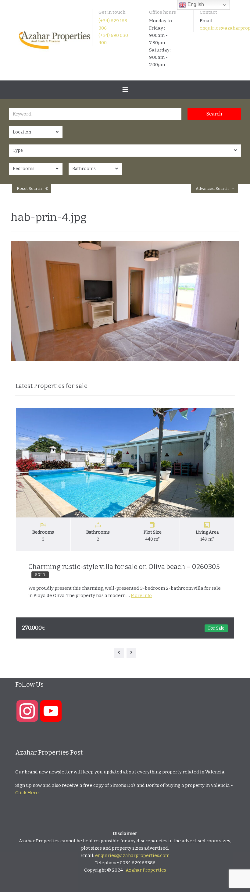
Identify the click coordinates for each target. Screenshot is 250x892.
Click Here (27, 792)
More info (141, 595)
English (195, 4)
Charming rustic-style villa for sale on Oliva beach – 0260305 (124, 570)
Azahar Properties (146, 870)
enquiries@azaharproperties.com (132, 855)
